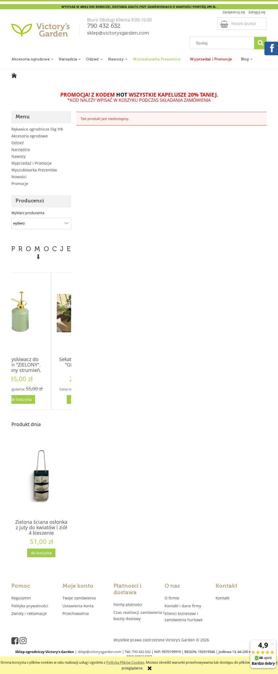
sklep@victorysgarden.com (118, 33)
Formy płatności (127, 604)
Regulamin (21, 598)
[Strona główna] (46, 32)
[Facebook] (271, 47)
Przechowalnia (75, 613)
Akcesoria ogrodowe (29, 136)
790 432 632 (104, 26)
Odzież (17, 142)
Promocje (19, 183)
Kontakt (222, 598)
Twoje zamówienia (79, 598)
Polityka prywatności (29, 605)
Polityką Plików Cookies (125, 662)
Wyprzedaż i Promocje (31, 163)
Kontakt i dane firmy (183, 605)
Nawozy (18, 156)
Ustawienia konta (78, 605)
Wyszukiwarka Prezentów (34, 170)
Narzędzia (20, 149)
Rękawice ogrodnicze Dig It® (37, 129)
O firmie (172, 598)
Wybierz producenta (27, 213)
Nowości (19, 176)
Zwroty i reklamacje (29, 613)
